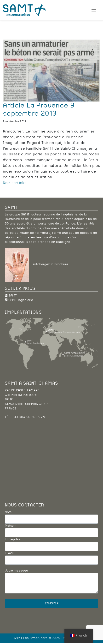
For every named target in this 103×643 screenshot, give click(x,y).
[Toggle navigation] (93, 10)
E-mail (9, 553)
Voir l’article (14, 183)
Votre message (16, 570)
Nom (8, 512)
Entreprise (13, 539)
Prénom (10, 525)
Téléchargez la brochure (48, 264)
